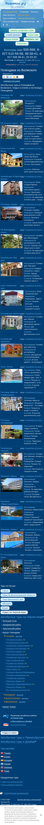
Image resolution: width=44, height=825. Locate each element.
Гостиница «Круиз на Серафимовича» (21, 672)
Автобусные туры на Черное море (22, 616)
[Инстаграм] (7, 25)
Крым (5, 608)
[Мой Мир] (17, 76)
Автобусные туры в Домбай (18, 741)
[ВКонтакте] (7, 76)
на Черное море (17, 718)
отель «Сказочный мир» (15, 660)
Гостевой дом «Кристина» (16, 666)
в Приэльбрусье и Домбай (21, 721)
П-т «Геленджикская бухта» (17, 690)
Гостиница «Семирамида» (16, 675)
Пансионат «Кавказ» (9, 476)
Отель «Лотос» (7, 367)
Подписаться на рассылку (16, 793)
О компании (24, 12)
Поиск (5, 590)
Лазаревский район (12, 625)
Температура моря (11, 81)
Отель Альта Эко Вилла (15, 654)
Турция (7, 753)
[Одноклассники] (3, 25)
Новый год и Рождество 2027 (12, 782)
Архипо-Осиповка (12, 698)
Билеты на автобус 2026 (22, 30)
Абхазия (6, 603)
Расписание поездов (18, 725)
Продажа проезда (28, 21)
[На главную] (17, 4)
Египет (7, 757)
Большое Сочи (10, 621)
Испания (8, 760)
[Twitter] (11, 76)
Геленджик (9, 636)
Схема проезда (13, 35)
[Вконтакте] (38, 21)
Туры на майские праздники (12, 785)
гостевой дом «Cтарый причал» (18, 645)
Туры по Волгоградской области (18, 595)
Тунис (6, 771)
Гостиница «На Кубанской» (17, 648)
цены (22, 95)
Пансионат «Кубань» (9, 529)
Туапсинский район (12, 629)
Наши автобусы (9, 15)
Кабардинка (10, 695)
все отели (19, 636)
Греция (7, 764)
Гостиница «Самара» (9, 204)
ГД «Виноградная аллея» (16, 643)
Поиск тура (33, 35)
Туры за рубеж (7, 748)
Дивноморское (11, 702)
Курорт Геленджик (11, 632)
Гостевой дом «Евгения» (16, 678)
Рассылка (22, 43)
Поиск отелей (11, 39)
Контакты (34, 12)
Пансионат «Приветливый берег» (19, 684)
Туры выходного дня (11, 21)
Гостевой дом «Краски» (10, 313)
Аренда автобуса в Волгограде (29, 800)
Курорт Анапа (9, 707)
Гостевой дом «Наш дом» (16, 657)
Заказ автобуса (23, 15)
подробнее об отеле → (34, 95)
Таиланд (8, 767)
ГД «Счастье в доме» (9, 123)
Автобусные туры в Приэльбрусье (22, 737)
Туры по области (9, 18)
